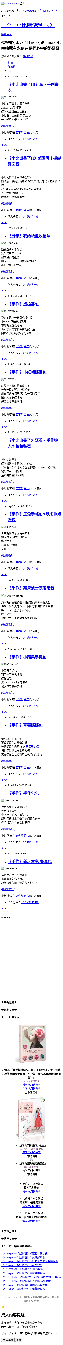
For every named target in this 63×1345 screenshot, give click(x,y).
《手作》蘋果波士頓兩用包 (31, 588)
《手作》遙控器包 (23, 304)
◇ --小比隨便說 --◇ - (28, 25)
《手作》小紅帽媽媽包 (27, 372)
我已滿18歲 (8, 1340)
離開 (18, 1340)
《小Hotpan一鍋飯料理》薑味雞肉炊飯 (23, 1273)
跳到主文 (6, 34)
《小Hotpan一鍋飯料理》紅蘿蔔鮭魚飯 (23, 1288)
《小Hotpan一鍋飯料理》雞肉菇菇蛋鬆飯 (24, 1285)
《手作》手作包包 (23, 793)
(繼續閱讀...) (8, 126)
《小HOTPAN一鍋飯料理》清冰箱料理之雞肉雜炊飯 (31, 1277)
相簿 (10, 62)
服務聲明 (35, 1301)
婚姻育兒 (28, 56)
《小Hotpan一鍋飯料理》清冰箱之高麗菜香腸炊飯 (29, 1261)
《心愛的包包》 (30, 139)
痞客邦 (19, 132)
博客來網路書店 (31, 1084)
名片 (10, 70)
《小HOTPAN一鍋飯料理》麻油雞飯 (22, 1269)
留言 (26, 132)
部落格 (12, 66)
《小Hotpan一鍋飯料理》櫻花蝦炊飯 (21, 1265)
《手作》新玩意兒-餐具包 (30, 861)
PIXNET (15, 1297)
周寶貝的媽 (32, 746)
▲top (4, 144)
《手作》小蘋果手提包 (27, 657)
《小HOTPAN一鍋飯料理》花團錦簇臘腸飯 (26, 1281)
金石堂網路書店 (31, 1088)
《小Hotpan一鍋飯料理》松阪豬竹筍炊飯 (24, 1253)
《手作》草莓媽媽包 (25, 725)
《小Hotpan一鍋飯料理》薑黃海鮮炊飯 (23, 1257)
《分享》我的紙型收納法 (29, 236)
